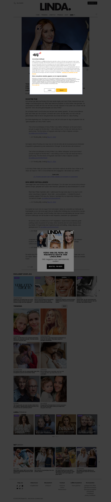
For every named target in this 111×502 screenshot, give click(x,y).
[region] (56, 72)
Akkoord (61, 90)
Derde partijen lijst (35, 85)
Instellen (49, 90)
